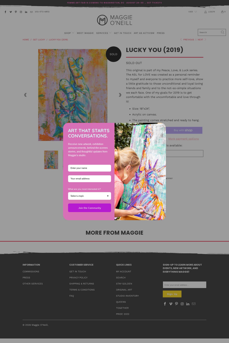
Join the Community (89, 207)
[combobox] (89, 196)
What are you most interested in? (84, 189)
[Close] (162, 126)
